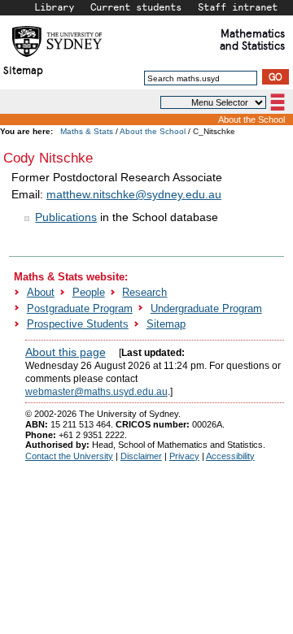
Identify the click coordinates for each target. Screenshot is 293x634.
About (41, 292)
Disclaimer (141, 456)
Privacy (184, 456)
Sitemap (23, 69)
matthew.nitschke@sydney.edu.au (133, 194)
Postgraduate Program (80, 308)
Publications (66, 217)
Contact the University (69, 456)
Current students (135, 6)
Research (144, 292)
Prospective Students (78, 324)
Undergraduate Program (206, 308)
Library (54, 6)
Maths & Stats (86, 131)
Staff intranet (238, 6)
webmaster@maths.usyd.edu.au (96, 392)
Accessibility (230, 456)
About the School (251, 119)
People (88, 292)
